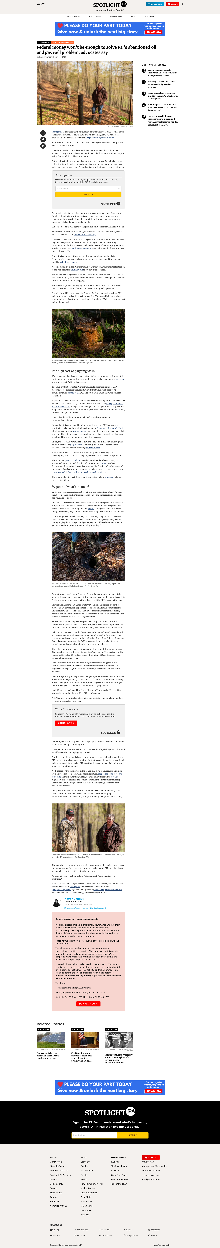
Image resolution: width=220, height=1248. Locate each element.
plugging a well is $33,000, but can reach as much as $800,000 (80, 472)
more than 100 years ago (85, 234)
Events (84, 1175)
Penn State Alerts (119, 1179)
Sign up (133, 1135)
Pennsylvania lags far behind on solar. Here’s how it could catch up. (48, 1056)
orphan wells (73, 393)
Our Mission (56, 1161)
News (84, 1157)
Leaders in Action (150, 1175)
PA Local (115, 1170)
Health (84, 1179)
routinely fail (77, 270)
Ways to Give (148, 1161)
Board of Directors (59, 1170)
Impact (53, 1179)
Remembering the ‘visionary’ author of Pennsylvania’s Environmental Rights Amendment (119, 1058)
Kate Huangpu (74, 898)
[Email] (65, 908)
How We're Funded (151, 1170)
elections (149, 16)
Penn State (86, 1197)
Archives (85, 1214)
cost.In (114, 777)
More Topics (86, 1210)
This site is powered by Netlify (72, 1245)
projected (109, 477)
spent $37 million (72, 460)
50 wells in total (93, 448)
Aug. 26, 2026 (43, 1029)
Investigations (73, 16)
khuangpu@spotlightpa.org (77, 908)
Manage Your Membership (154, 1166)
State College (95, 16)
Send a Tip (55, 1201)
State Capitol (87, 1206)
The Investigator (119, 1166)
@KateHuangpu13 (99, 908)
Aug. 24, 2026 (111, 1029)
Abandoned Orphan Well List (110, 428)
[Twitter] (91, 908)
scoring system (80, 431)
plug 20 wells (76, 445)
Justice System (88, 1188)
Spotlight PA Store (151, 1179)
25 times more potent (82, 248)
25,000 (104, 463)
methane (120, 379)
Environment (44, 43)
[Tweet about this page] (43, 146)
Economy (85, 1161)
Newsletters (118, 1157)
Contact (54, 1197)
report (91, 508)
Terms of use (157, 1245)
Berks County (116, 16)
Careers (53, 1188)
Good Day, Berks (119, 1175)
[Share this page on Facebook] (43, 139)
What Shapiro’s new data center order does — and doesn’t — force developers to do (81, 1057)
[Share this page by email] (43, 133)
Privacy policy (165, 1245)
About (133, 16)
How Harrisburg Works (92, 1184)
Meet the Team (57, 1166)
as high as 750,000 (68, 262)
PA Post (115, 1161)
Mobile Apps (56, 1192)
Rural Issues (86, 1201)
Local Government (89, 1192)
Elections (85, 1166)
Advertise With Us (58, 1206)
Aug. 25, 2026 (77, 1029)
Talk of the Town (119, 1184)
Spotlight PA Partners (60, 1175)
